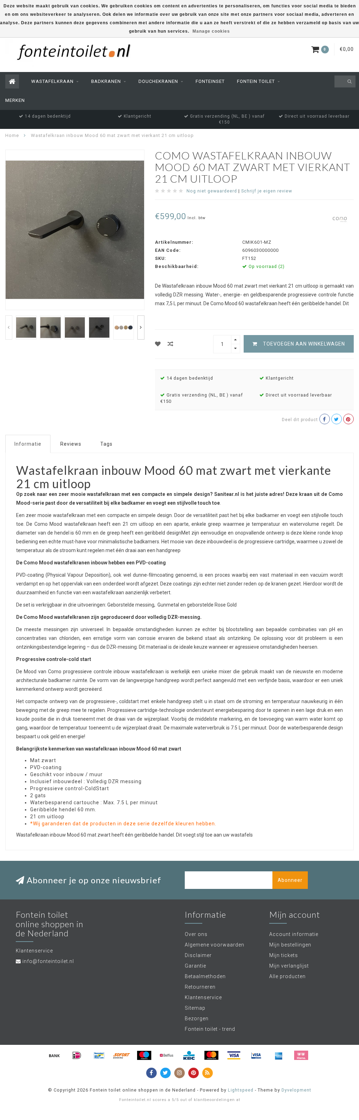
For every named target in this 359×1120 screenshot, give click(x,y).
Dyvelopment (296, 1090)
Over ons (196, 934)
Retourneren (200, 987)
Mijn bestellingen (290, 945)
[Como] (340, 219)
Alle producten (287, 976)
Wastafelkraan (52, 81)
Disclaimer (198, 955)
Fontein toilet (256, 81)
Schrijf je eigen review (266, 191)
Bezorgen (197, 1018)
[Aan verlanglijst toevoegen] (158, 344)
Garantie (195, 966)
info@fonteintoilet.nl (48, 961)
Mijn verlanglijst (289, 966)
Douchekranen (158, 81)
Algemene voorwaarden (214, 945)
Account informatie (293, 934)
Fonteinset (210, 81)
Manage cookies (211, 31)
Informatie (27, 444)
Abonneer (290, 880)
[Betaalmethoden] (54, 1055)
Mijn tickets (283, 955)
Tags (106, 444)
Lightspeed (240, 1090)
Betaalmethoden (205, 976)
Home (12, 135)
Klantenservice (203, 997)
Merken (15, 100)
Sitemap (195, 1008)
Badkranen (106, 81)
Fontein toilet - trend (210, 1029)
